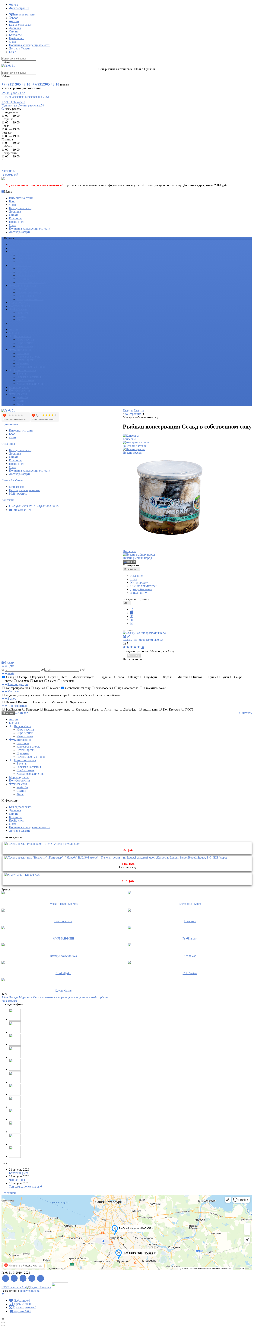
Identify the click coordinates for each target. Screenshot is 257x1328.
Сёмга (52, 680)
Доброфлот (130, 709)
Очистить (245, 712)
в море (60, 997)
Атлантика (39, 702)
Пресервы (23, 278)
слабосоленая (104, 688)
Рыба (11, 673)
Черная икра (17, 1179)
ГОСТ (189, 709)
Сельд (9, 677)
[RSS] (6, 1278)
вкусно (80, 997)
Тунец (225, 677)
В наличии (137, 592)
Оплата (13, 31)
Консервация (22, 265)
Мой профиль (18, 493)
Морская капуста (83, 677)
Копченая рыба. (19, 1173)
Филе (20, 319)
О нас (12, 41)
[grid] (124, 630)
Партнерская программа (24, 490)
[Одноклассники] (32, 1278)
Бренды (14, 248)
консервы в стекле (28, 272)
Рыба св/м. (20, 309)
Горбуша (37, 677)
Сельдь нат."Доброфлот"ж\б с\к (143, 639)
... (10, 322)
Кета (64, 677)
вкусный (91, 997)
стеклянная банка (108, 695)
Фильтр (130, 561)
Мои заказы (16, 486)
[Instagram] (41, 1278)
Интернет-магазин (24, 14)
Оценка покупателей (143, 585)
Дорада (13, 997)
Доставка (15, 28)
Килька (197, 677)
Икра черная (25, 258)
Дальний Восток (16, 702)
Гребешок (67, 680)
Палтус (134, 677)
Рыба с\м (22, 312)
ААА (5, 997)
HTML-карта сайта (14, 1287)
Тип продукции (18, 684)
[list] (128, 630)
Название (136, 575)
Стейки (21, 316)
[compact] (131, 630)
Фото (15, 21)
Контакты (15, 34)
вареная (40, 688)
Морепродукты (19, 302)
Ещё (12, 51)
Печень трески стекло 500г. (62, 843)
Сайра (238, 677)
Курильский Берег (87, 709)
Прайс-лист (16, 38)
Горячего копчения (29, 292)
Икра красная (25, 255)
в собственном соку (77, 688)
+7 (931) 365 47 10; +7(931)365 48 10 (30, 84)
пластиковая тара (56, 695)
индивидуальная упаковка (22, 695)
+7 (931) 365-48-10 (13, 102)
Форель (167, 677)
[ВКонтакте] (23, 1278)
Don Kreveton (171, 709)
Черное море (77, 702)
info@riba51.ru (22, 509)
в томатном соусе (154, 688)
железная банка (82, 695)
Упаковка (14, 691)
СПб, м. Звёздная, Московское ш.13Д (25, 96)
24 (131, 612)
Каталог (22, 712)
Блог (15, 17)
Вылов (12, 698)
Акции (13, 244)
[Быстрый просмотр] (128, 636)
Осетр (22, 677)
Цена (133, 579)
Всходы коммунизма (57, 709)
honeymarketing (30, 1290)
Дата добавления (141, 589)
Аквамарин (150, 709)
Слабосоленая (25, 295)
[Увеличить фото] (125, 636)
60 (131, 623)
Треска (120, 677)
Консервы (23, 268)
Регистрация (20, 8)
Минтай (183, 677)
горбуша (102, 997)
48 (131, 619)
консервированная (17, 688)
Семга (37, 997)
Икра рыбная (22, 251)
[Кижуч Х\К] (13, 874)
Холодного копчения (30, 299)
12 (131, 609)
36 (131, 616)
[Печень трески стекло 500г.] (24, 843)
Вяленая (22, 289)
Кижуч (38, 680)
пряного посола (128, 688)
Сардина (105, 677)
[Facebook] (14, 1278)
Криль (212, 677)
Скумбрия (151, 677)
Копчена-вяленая (25, 285)
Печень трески (26, 275)
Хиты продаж (139, 582)
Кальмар (23, 680)
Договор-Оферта (19, 48)
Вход (15, 4)
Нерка (52, 677)
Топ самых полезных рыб (25, 1186)
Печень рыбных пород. (31, 282)
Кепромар (32, 709)
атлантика (48, 997)
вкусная (70, 997)
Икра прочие (25, 261)
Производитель (17, 705)
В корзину (133, 655)
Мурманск (58, 702)
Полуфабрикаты (19, 306)
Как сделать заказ (20, 24)
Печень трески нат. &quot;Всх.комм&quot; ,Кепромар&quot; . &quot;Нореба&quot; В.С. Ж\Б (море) (164, 857)
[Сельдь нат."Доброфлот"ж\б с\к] (187, 633)
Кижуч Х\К (32, 874)
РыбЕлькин (13, 709)
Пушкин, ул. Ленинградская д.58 (23, 105)
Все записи (9, 1193)
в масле (55, 688)
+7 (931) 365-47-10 (13, 93)
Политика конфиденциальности (29, 45)
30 (142, 647)
